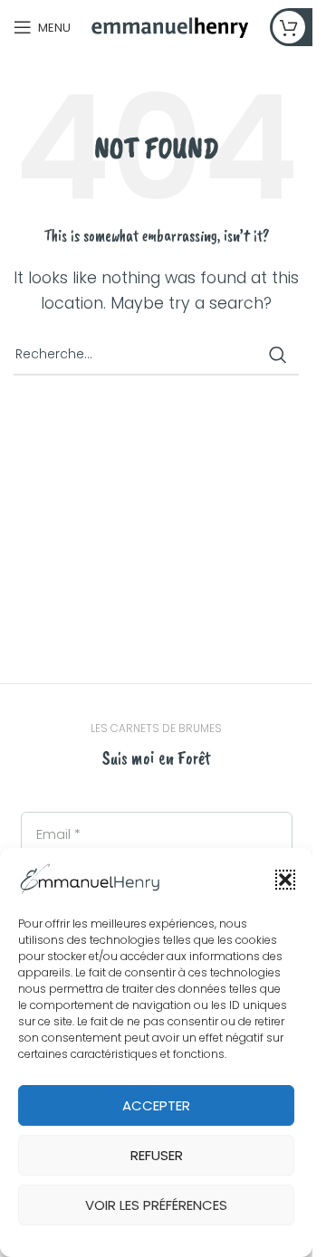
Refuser (156, 1155)
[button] (285, 880)
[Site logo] (170, 25)
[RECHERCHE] (278, 355)
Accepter (156, 1105)
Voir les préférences (156, 1204)
